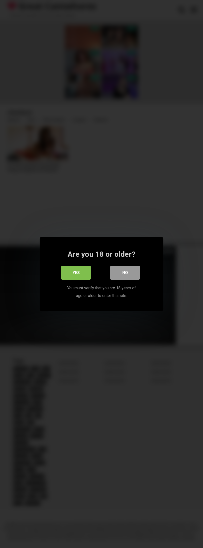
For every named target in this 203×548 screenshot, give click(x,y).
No (125, 272)
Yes (76, 272)
